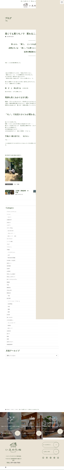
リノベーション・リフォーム (14, 301)
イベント (9, 214)
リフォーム (9, 246)
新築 (18, 184)
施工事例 (9, 298)
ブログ (15, 184)
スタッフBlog (9, 228)
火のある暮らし (10, 320)
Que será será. (11, 230)
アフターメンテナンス (11, 211)
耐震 (8, 339)
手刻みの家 (9, 290)
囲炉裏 (9, 325)
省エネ (8, 333)
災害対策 (9, 330)
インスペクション (11, 252)
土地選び (9, 271)
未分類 (8, 314)
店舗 (9, 309)
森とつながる (9, 317)
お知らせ (9, 222)
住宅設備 (9, 265)
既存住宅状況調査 (11, 257)
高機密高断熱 (9, 344)
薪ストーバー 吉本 (12, 236)
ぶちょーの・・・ (11, 233)
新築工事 (9, 293)
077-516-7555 (15, 462)
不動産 (8, 249)
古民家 (8, 268)
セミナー (9, 217)
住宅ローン (9, 263)
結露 (8, 336)
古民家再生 (10, 303)
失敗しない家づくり (11, 276)
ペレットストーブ (11, 322)
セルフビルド (9, 238)
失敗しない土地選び (11, 274)
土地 (9, 255)
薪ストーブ (10, 328)
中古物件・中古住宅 (11, 260)
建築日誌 (9, 287)
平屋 (8, 284)
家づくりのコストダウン (12, 279)
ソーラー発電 (9, 241)
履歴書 (8, 282)
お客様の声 (9, 219)
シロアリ (9, 225)
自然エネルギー (10, 341)
